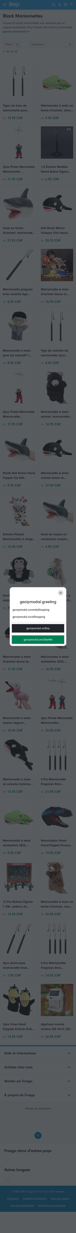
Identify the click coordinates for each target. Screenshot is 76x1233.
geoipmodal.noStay (38, 628)
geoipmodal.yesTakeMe (38, 639)
